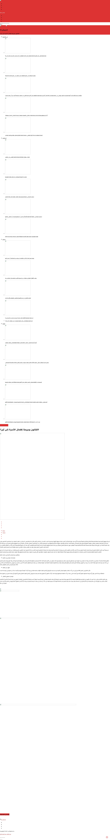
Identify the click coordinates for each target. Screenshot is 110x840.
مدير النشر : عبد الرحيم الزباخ (5, 834)
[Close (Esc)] (0, 837)
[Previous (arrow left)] (0, 839)
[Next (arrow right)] (1, 839)
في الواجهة (5, 4)
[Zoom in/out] (4, 837)
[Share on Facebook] (56, 522)
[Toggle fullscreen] (3, 837)
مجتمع (4, 8)
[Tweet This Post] (56, 524)
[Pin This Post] (56, 526)
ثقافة (4, 10)
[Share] (1, 837)
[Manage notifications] (107, 837)
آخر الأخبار (4, 6)
